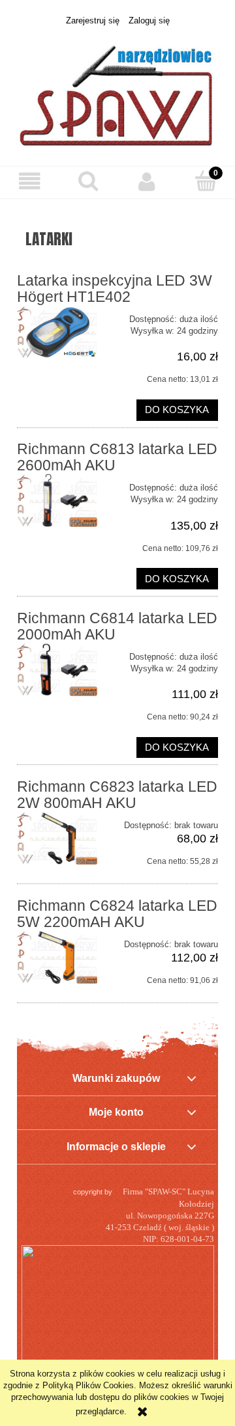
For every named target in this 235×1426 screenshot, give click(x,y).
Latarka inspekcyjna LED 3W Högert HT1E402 (114, 288)
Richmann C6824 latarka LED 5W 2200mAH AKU (117, 913)
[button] (29, 182)
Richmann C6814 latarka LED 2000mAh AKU (117, 626)
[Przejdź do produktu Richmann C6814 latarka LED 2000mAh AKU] (57, 669)
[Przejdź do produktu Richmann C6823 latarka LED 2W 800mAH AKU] (57, 838)
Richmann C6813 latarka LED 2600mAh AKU (117, 457)
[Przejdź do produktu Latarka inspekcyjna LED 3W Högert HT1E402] (57, 331)
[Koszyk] (205, 181)
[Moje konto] (147, 182)
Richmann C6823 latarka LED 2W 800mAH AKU (117, 794)
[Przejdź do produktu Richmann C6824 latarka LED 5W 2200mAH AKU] (57, 957)
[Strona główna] (117, 89)
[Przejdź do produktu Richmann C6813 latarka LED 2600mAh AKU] (57, 500)
